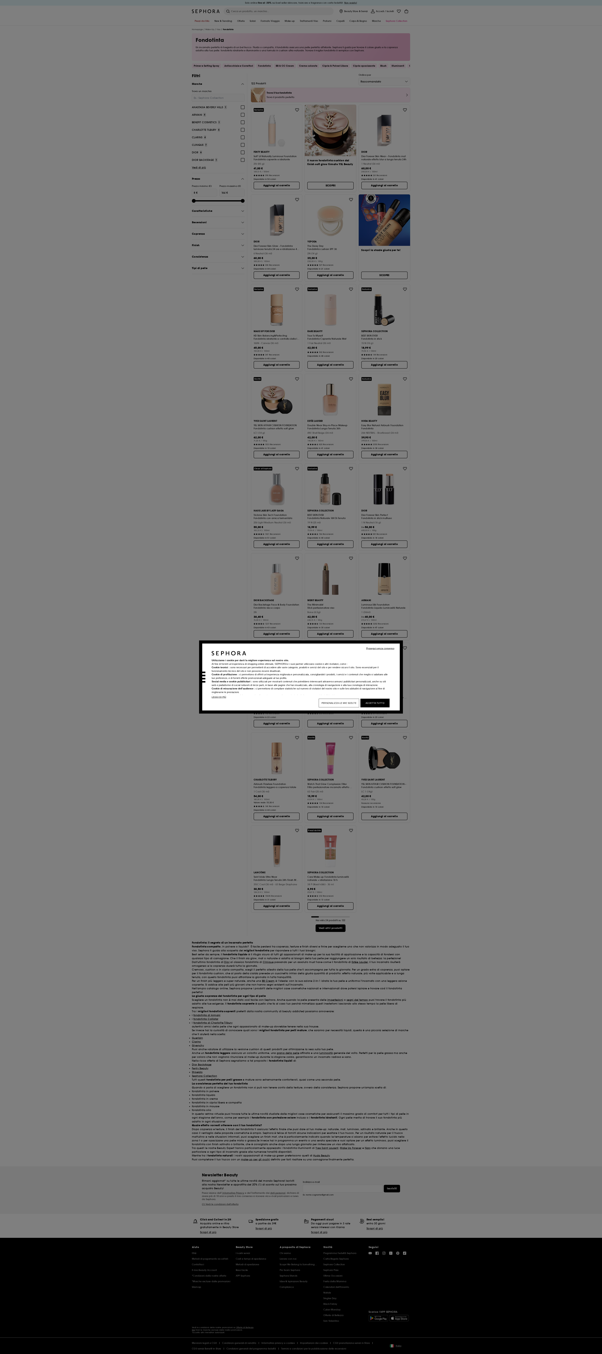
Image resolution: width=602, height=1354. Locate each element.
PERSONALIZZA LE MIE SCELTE (339, 703)
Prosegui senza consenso (380, 648)
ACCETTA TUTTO (375, 703)
